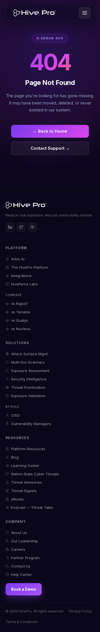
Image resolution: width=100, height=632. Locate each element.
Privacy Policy (80, 611)
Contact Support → (50, 148)
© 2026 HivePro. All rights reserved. (35, 611)
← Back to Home (50, 131)
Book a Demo (23, 589)
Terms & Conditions (22, 622)
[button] (85, 13)
